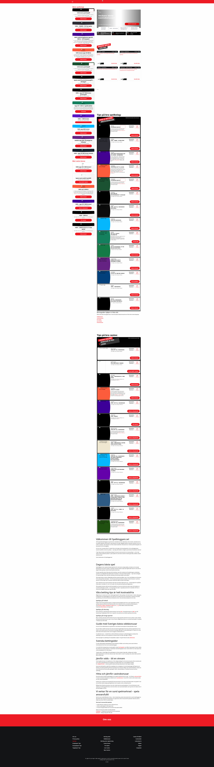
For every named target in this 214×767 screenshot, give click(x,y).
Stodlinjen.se (80, 16)
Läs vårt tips (114, 63)
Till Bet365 (83, 111)
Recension (131, 127)
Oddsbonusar (100, 316)
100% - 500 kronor (114, 28)
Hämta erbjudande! (83, 208)
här (89, 57)
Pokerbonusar (100, 322)
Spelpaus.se (83, 16)
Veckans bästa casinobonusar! (134, 28)
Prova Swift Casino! (83, 182)
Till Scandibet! (134, 281)
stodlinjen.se (85, 56)
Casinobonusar (100, 318)
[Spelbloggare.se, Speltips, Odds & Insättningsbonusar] (107, 1)
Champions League (110, 685)
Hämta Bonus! (134, 308)
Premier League (101, 685)
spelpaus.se (89, 56)
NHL (134, 691)
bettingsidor (121, 727)
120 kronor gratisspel (103, 28)
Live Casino (99, 321)
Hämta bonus (83, 72)
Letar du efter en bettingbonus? (124, 28)
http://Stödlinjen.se (80, 43)
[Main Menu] (73, 1)
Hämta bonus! (83, 18)
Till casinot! (83, 220)
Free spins (99, 319)
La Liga (117, 685)
